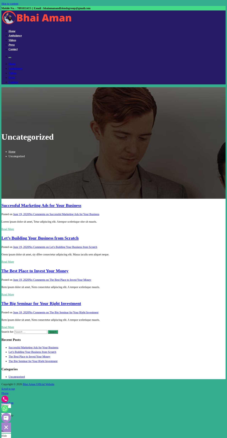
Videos (12, 40)
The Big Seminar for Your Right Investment (41, 303)
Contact (13, 49)
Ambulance (15, 35)
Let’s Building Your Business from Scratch (40, 238)
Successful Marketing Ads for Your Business (41, 205)
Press (12, 44)
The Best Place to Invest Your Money (34, 271)
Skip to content (9, 3)
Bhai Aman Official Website (38, 384)
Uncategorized (17, 376)
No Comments (64, 214)
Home (12, 31)
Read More (7, 229)
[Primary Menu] (10, 57)
